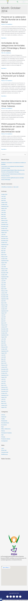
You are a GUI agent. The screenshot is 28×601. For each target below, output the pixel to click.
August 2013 (4, 397)
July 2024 (3, 196)
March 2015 (3, 363)
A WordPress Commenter (6, 186)
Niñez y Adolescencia (5, 428)
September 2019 (4, 276)
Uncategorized (4, 440)
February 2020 (4, 268)
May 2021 (3, 250)
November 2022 (4, 226)
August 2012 (4, 407)
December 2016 (4, 329)
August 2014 (4, 377)
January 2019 (4, 292)
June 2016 (3, 339)
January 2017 (4, 326)
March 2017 (3, 323)
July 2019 (3, 280)
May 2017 (3, 318)
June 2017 (3, 316)
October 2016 (4, 333)
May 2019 (3, 284)
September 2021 (4, 244)
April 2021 (3, 252)
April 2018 (3, 300)
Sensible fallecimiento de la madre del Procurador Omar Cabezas (13, 103)
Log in (2, 448)
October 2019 (4, 274)
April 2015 (3, 361)
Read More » (4, 38)
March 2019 (3, 288)
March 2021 (3, 254)
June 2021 (3, 248)
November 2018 (4, 296)
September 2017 (4, 310)
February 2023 (4, 220)
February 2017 (4, 324)
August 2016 (4, 337)
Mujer (2, 426)
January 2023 (4, 222)
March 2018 (3, 302)
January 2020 (4, 270)
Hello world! (15, 186)
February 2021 (4, 256)
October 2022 (4, 228)
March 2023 (4, 218)
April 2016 (3, 343)
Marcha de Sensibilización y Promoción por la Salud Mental (13, 76)
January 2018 (4, 306)
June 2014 (3, 381)
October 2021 (4, 242)
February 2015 (4, 365)
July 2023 (3, 210)
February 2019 (4, 290)
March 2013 (3, 403)
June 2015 (3, 357)
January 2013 (4, 405)
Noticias (3, 24)
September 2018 (4, 298)
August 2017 (4, 312)
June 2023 (3, 212)
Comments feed (4, 452)
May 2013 (3, 401)
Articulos (3, 414)
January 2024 (4, 202)
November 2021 (4, 240)
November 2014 (4, 371)
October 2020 (4, 258)
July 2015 (3, 355)
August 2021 (4, 246)
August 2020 (4, 262)
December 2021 (4, 238)
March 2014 (3, 385)
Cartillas (3, 418)
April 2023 (3, 216)
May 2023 (3, 214)
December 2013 (4, 389)
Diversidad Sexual (5, 422)
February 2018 (4, 304)
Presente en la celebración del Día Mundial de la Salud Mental (13, 19)
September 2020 (4, 260)
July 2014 (3, 379)
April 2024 (3, 200)
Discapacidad (4, 420)
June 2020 (3, 266)
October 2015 (4, 349)
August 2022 (4, 232)
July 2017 (3, 314)
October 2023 (4, 204)
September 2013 (4, 395)
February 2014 (4, 387)
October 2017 (4, 308)
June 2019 (3, 282)
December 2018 (4, 294)
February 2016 (4, 347)
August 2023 (4, 208)
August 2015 (4, 353)
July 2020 (3, 264)
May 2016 (3, 341)
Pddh (2, 52)
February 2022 (4, 236)
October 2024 (4, 194)
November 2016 (4, 331)
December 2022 (4, 224)
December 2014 (4, 369)
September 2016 (4, 335)
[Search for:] (14, 154)
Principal (3, 436)
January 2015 (4, 367)
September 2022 (4, 230)
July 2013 (3, 399)
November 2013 (4, 391)
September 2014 (4, 375)
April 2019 (3, 286)
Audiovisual (3, 416)
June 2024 (3, 198)
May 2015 (3, 359)
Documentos (4, 424)
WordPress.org (4, 454)
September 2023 (4, 206)
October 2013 (4, 393)
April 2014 (3, 383)
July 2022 (3, 234)
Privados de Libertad (5, 438)
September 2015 (4, 351)
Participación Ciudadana (6, 432)
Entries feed (3, 450)
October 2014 (4, 373)
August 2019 (4, 278)
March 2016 (3, 345)
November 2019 (4, 272)
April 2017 (3, 320)
